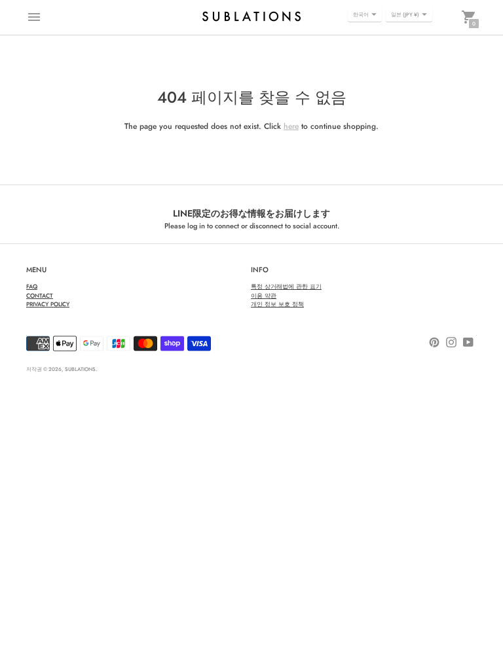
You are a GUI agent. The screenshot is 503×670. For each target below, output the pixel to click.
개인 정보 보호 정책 (277, 304)
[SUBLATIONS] (251, 17)
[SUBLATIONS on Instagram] (451, 341)
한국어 (361, 14)
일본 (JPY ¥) (405, 14)
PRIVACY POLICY (47, 304)
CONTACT (39, 295)
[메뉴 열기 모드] (34, 17)
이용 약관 (263, 295)
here (291, 126)
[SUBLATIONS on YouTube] (468, 341)
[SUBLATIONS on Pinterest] (434, 341)
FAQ (31, 286)
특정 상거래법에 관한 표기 (286, 286)
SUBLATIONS (80, 369)
